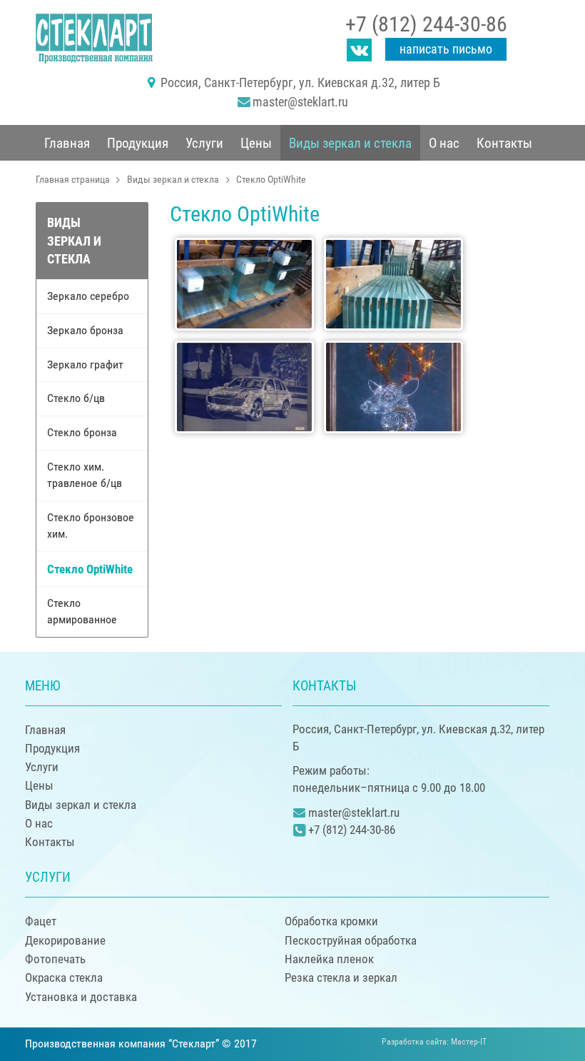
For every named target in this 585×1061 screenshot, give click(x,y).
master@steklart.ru (300, 101)
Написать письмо (446, 48)
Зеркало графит (85, 364)
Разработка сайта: (434, 1042)
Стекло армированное (82, 611)
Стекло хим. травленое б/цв (84, 475)
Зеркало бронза (85, 330)
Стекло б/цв (76, 398)
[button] (137, 143)
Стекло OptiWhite (90, 569)
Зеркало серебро (88, 296)
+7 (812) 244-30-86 (426, 23)
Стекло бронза (82, 432)
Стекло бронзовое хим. (90, 525)
